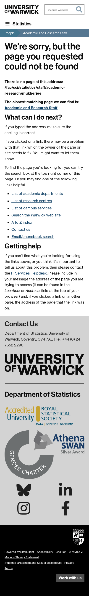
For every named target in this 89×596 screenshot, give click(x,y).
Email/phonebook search (32, 236)
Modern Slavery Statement (22, 557)
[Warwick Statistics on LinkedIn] (65, 494)
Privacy (69, 562)
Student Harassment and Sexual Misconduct (33, 562)
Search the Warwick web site (36, 215)
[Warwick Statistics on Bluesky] (24, 493)
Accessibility (45, 552)
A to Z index (21, 222)
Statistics (22, 24)
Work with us (70, 578)
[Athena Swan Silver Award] (44, 454)
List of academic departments (37, 193)
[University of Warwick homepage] (21, 9)
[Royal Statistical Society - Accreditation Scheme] (40, 415)
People (10, 33)
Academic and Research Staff (45, 33)
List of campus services (31, 208)
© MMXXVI (76, 552)
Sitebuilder (27, 552)
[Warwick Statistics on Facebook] (65, 512)
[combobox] (64, 9)
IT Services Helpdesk (29, 273)
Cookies (61, 552)
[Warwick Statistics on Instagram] (24, 512)
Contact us (20, 229)
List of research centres (31, 201)
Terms (9, 568)
